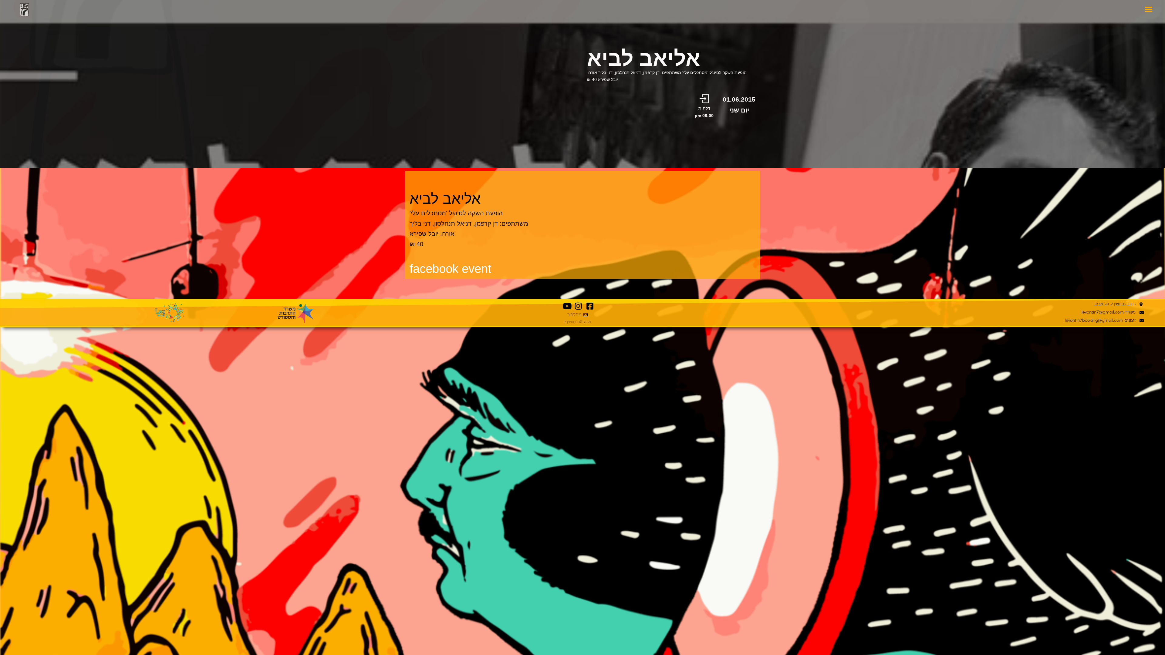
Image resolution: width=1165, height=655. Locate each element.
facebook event (450, 268)
